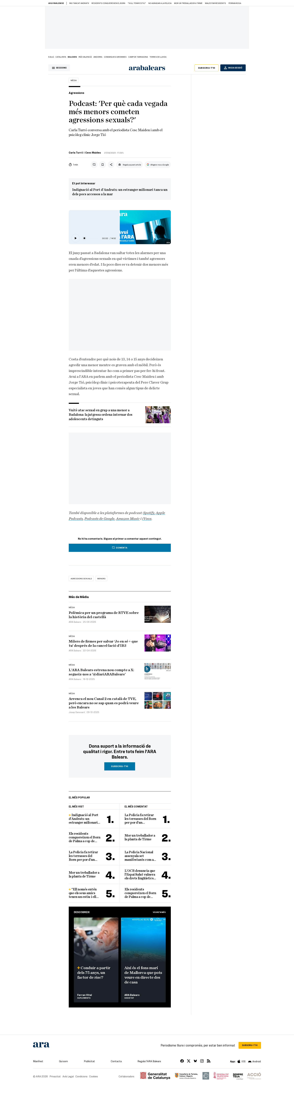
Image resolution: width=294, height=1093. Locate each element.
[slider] (91, 238)
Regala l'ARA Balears (149, 1061)
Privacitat (55, 1076)
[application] (95, 238)
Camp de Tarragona (138, 57)
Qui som (63, 1061)
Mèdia (74, 80)
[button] (75, 238)
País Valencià (85, 57)
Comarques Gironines (115, 57)
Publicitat (89, 1061)
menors (101, 578)
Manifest (38, 1061)
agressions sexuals (81, 578)
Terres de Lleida (158, 57)
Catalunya (60, 57)
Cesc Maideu (93, 152)
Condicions (81, 1076)
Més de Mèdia (79, 597)
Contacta (116, 1061)
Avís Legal (68, 1076)
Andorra (97, 57)
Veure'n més (159, 912)
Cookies (93, 1076)
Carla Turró (76, 152)
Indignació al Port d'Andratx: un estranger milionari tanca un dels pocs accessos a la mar (119, 192)
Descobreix (82, 912)
